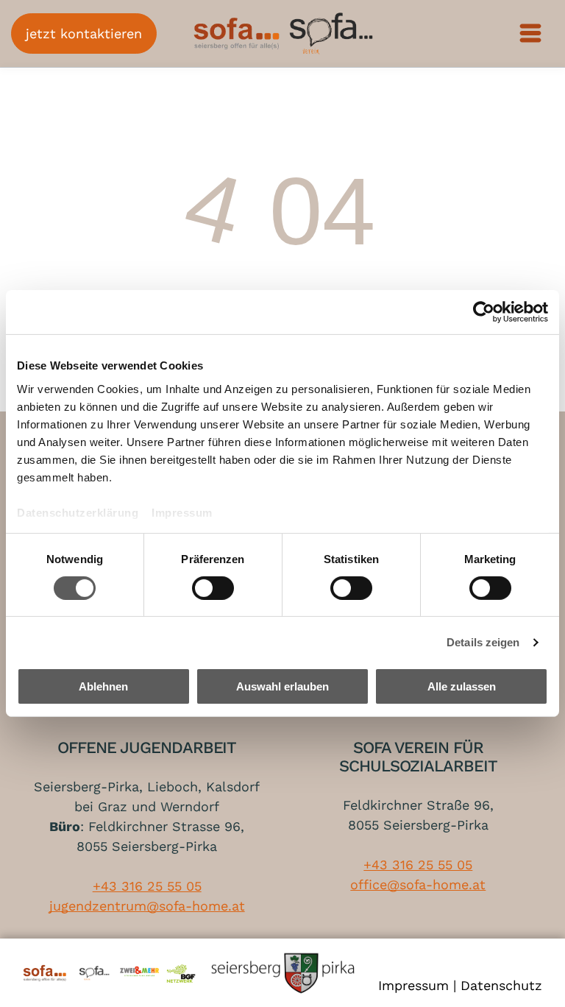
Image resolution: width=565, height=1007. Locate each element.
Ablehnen (103, 686)
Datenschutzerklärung (77, 512)
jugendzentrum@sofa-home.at (147, 906)
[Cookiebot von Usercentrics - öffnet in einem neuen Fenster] (483, 312)
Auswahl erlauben (282, 686)
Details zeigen (483, 642)
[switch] (213, 588)
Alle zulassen (461, 686)
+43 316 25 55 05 (147, 886)
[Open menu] (530, 33)
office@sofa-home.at (418, 884)
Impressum (182, 512)
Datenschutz (501, 985)
